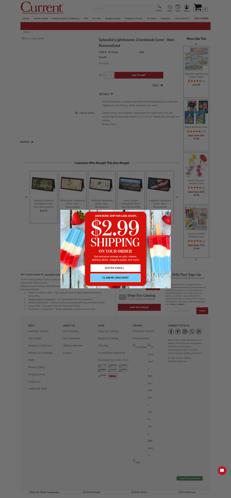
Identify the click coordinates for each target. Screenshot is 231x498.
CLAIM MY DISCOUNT (115, 277)
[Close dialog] (167, 213)
